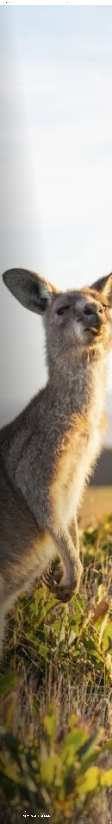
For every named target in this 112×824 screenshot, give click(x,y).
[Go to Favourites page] (109, 2)
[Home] (8, 2)
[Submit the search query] (46, 2)
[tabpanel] (56, 412)
